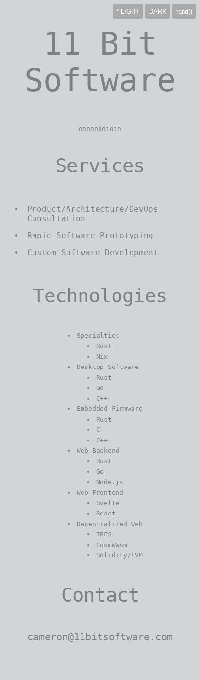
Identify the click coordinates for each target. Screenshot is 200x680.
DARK (158, 11)
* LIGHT (128, 11)
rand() (184, 11)
